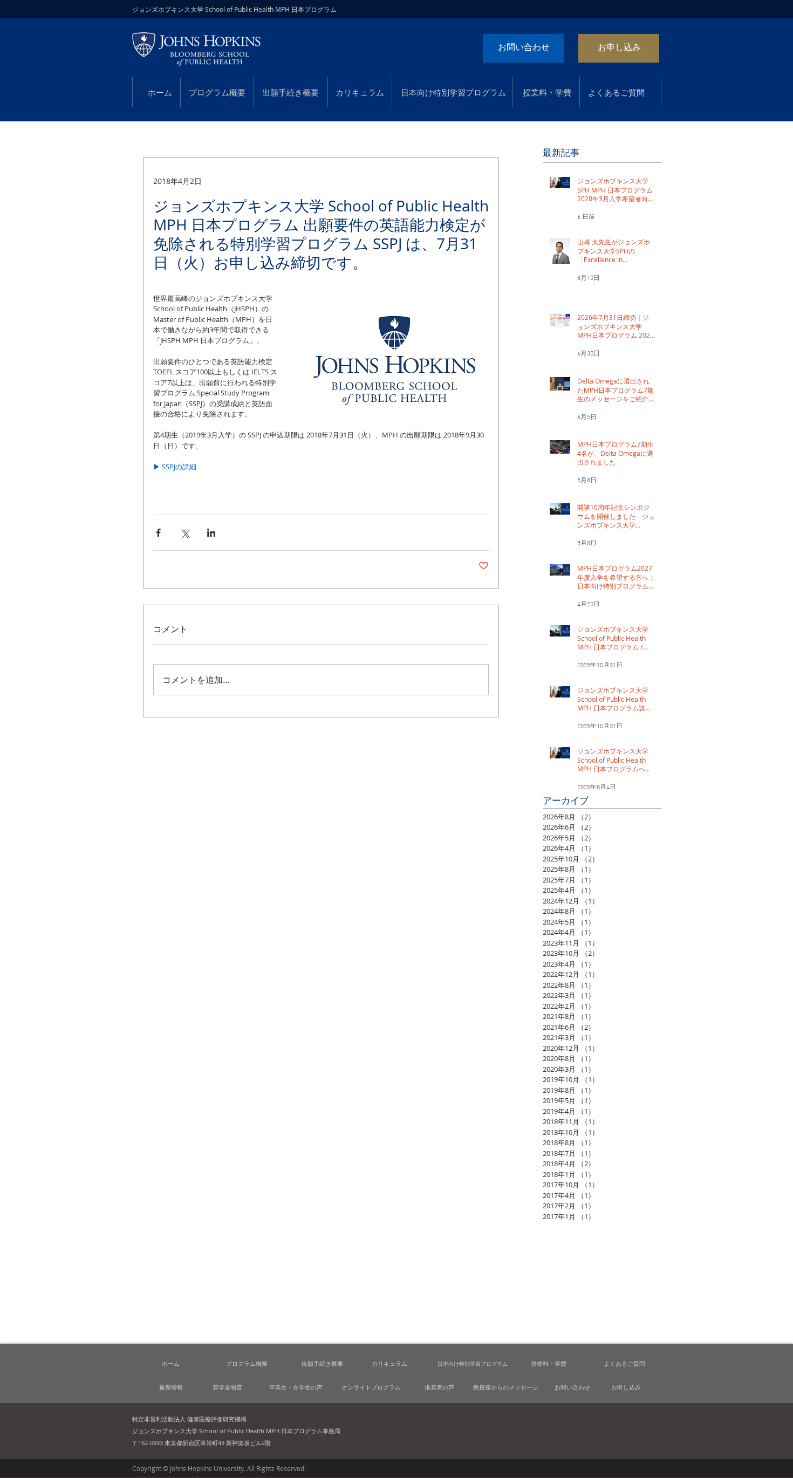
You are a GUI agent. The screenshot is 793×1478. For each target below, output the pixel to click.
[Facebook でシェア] (158, 533)
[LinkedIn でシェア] (211, 533)
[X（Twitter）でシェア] (185, 533)
